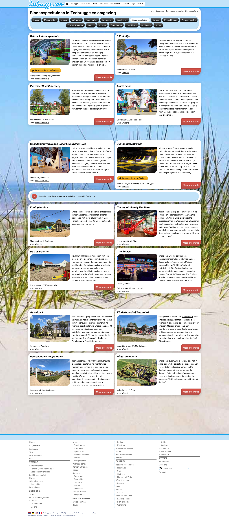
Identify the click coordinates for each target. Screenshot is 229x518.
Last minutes (35, 487)
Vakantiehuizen (36, 481)
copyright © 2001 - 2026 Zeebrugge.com (63, 515)
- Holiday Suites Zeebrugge (41, 469)
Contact (162, 472)
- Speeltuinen (78, 451)
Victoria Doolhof (127, 356)
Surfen (158, 25)
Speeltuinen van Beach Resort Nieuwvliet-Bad (58, 143)
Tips (31, 452)
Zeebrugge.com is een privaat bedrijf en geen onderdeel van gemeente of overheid (69, 513)
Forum (118, 451)
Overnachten (85, 4)
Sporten (102, 25)
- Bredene (163, 445)
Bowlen (156, 20)
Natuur (91, 25)
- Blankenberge (122, 502)
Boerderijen (107, 20)
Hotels (32, 478)
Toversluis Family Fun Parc (133, 207)
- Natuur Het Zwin (124, 477)
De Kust (119, 492)
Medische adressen (124, 448)
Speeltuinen (122, 20)
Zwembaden (116, 25)
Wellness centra (189, 20)
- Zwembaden (78, 476)
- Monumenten (35, 504)
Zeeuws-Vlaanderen (125, 465)
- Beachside (34, 484)
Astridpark (36, 312)
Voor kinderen (35, 455)
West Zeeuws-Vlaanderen (187, 221)
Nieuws (119, 457)
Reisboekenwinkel (124, 454)
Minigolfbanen (170, 20)
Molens (64, 20)
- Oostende (164, 448)
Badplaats (33, 449)
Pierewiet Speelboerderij (45, 86)
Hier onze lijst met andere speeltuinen (57, 196)
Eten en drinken (79, 491)
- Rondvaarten (78, 445)
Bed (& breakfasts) (37, 475)
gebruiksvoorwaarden (35, 515)
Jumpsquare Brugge (129, 143)
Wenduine (100, 320)
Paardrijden (131, 25)
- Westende (164, 454)
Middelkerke (187, 316)
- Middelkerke (165, 451)
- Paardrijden (78, 479)
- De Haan (163, 442)
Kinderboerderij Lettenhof (133, 312)
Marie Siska (124, 86)
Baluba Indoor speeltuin (44, 36)
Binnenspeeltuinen (140, 20)
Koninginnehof (39, 207)
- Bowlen (76, 457)
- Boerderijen (78, 448)
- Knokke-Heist (122, 499)
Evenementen (115, 4)
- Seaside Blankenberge (39, 472)
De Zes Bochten (39, 251)
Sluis (177, 218)
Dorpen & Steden (75, 25)
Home (32, 442)
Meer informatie (42, 79)
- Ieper (119, 489)
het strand (78, 323)
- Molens (33, 507)
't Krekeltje (123, 36)
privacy (46, 515)
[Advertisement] (107, 133)
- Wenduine (121, 505)
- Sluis (118, 471)
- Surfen (76, 485)
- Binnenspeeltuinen (81, 454)
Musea (36, 20)
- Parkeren (120, 442)
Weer (139, 4)
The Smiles (124, 251)
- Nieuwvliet (121, 468)
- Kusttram (120, 445)
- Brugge (120, 483)
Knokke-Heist (186, 93)
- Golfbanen (77, 482)
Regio (133, 4)
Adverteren (164, 461)
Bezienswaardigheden (39, 497)
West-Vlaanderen (123, 480)
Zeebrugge (74, 4)
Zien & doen (103, 4)
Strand (94, 4)
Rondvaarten (91, 20)
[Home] (67, 4)
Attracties (76, 20)
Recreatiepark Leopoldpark (46, 356)
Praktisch (125, 4)
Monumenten (50, 20)
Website (125, 72)
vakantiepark (90, 151)
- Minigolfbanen (79, 460)
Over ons (163, 465)
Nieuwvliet (100, 90)
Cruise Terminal (79, 502)
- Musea (33, 500)
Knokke (75, 280)
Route (75, 505)
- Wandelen (77, 488)
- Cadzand (120, 474)
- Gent (119, 486)
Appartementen (36, 466)
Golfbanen (146, 25)
